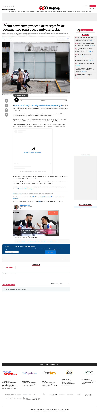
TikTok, (43, 197)
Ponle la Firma (84, 11)
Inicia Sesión (85, 5)
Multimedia (70, 11)
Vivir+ (90, 11)
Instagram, (38, 197)
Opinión (64, 11)
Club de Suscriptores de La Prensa (79, 395)
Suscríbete (92, 5)
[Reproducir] (16, 99)
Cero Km (36, 399)
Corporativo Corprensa (10, 395)
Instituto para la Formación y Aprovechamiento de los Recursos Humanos (42, 241)
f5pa (88, 395)
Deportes (42, 11)
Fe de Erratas (77, 11)
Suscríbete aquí (17, 194)
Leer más (89, 40)
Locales (17, 11)
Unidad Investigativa (57, 11)
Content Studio (53, 395)
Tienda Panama (27, 399)
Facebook (49, 197)
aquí (39, 201)
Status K (50, 11)
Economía (32, 11)
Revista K (44, 395)
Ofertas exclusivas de (64, 259)
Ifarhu (20, 241)
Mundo (37, 11)
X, (45, 197)
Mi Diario (27, 395)
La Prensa (18, 395)
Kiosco (94, 8)
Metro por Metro (9, 399)
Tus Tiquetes (62, 395)
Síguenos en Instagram (86, 30)
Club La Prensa (11, 11)
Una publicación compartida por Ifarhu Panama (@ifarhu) (33, 171)
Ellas (46, 11)
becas (23, 241)
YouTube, (32, 197)
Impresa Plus (18, 398)
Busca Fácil (70, 395)
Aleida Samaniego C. (7, 38)
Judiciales (23, 11)
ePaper (91, 8)
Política (27, 11)
